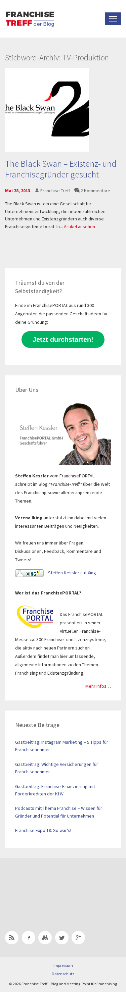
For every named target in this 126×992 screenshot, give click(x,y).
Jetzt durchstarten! (63, 339)
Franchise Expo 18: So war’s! (43, 830)
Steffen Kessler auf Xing (71, 573)
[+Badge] (52, 885)
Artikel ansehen (79, 226)
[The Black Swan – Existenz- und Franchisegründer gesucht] (47, 109)
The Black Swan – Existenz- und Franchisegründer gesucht (60, 168)
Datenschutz (63, 973)
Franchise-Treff (55, 191)
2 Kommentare (95, 191)
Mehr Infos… (98, 686)
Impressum (63, 965)
